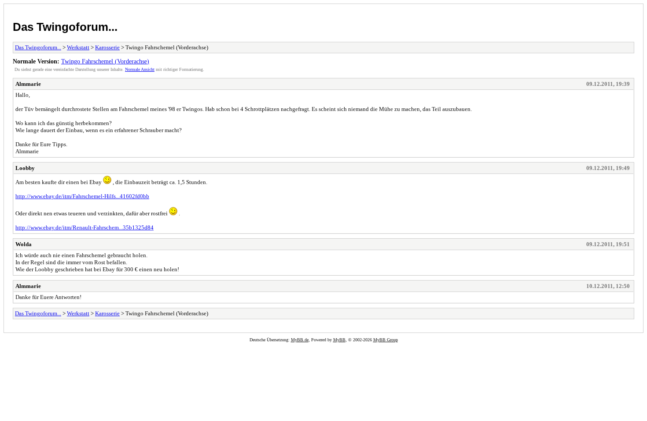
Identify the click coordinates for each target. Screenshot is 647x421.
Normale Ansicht (139, 69)
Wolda (23, 244)
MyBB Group (385, 339)
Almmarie (28, 84)
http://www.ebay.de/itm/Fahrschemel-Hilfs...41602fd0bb (82, 196)
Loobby (25, 168)
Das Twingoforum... (65, 26)
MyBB (339, 339)
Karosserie (107, 47)
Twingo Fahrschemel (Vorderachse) (105, 61)
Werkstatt (78, 47)
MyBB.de (300, 339)
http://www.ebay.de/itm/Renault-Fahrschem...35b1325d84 (84, 227)
